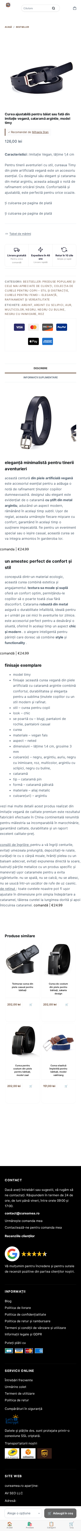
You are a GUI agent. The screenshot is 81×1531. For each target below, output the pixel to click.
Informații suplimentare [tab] (40, 377)
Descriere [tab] (40, 368)
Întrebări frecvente (19, 1380)
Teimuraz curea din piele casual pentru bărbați (22, 987)
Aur (68, 305)
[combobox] (35, 8)
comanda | (14, 549)
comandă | (14, 653)
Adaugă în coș (63, 1513)
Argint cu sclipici (49, 305)
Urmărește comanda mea (24, 1221)
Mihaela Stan (40, 132)
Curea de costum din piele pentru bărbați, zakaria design (58, 988)
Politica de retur (17, 1400)
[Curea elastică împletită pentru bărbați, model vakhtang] (58, 1041)
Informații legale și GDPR (23, 1334)
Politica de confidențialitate (25, 1314)
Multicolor (14, 309)
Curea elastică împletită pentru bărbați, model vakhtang (58, 1070)
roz (41, 314)
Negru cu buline (51, 309)
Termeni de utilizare (20, 1393)
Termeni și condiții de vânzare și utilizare (35, 1328)
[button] (18, 234)
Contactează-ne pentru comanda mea (33, 1227)
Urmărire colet (15, 1387)
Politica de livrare (18, 1308)
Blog (8, 1301)
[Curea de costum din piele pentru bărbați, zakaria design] (58, 959)
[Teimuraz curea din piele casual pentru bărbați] (22, 959)
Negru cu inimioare (21, 314)
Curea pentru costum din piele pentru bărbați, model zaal (22, 1070)
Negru (31, 309)
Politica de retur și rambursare (27, 1321)
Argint (26, 305)
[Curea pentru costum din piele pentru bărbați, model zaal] (22, 1041)
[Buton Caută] (53, 8)
